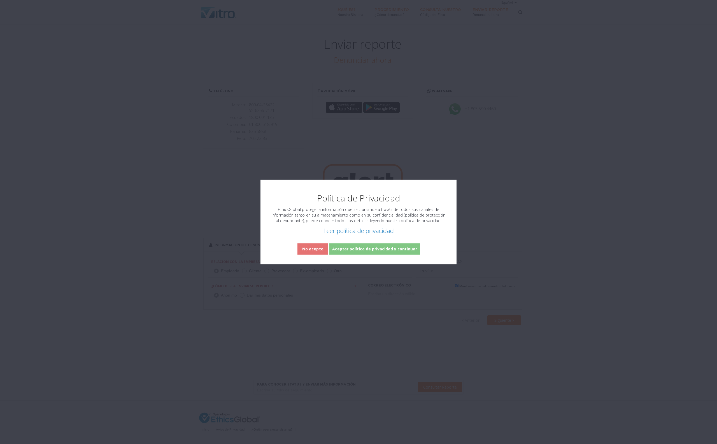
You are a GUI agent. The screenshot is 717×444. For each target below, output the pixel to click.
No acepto (312, 249)
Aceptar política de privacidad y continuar (374, 249)
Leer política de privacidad (358, 230)
